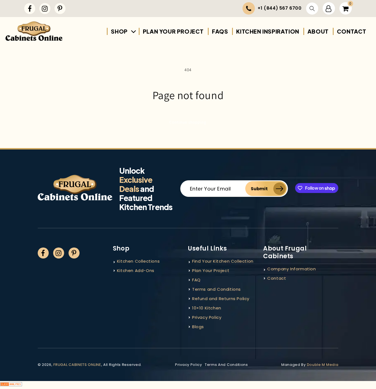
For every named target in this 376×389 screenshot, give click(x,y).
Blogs (198, 327)
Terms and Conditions (216, 289)
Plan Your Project (210, 270)
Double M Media (323, 364)
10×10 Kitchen (206, 308)
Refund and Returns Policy (220, 298)
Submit (259, 189)
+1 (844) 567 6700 (279, 8)
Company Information (291, 269)
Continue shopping (187, 122)
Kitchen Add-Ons (135, 270)
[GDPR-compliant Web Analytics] (188, 385)
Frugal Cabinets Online (77, 364)
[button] (312, 8)
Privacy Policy (206, 317)
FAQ (196, 280)
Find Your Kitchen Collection (223, 261)
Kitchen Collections (138, 261)
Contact (276, 278)
